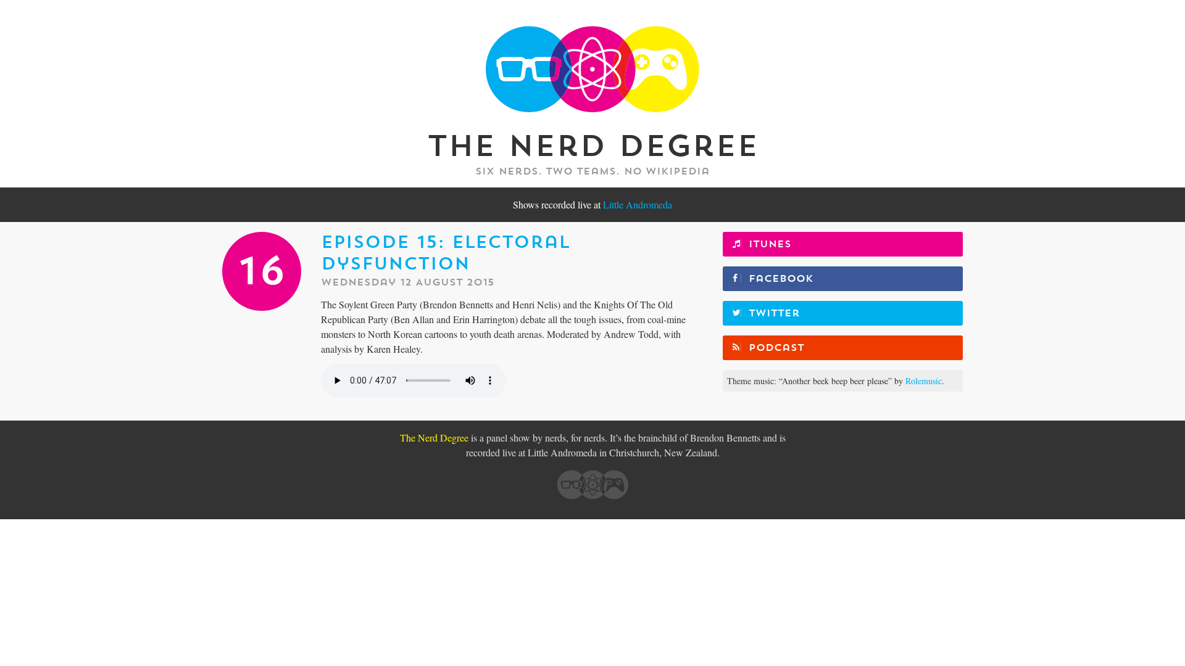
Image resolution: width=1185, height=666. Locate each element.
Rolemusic (923, 381)
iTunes (770, 244)
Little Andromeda (637, 204)
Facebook (781, 279)
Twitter (774, 313)
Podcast (776, 348)
